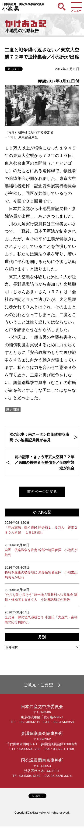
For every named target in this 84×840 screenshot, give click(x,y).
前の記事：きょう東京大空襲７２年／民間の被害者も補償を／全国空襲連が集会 (44, 462)
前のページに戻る (42, 492)
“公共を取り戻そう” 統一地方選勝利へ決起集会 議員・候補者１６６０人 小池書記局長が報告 (41, 595)
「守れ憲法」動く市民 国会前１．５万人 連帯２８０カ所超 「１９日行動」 (41, 527)
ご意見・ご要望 (38, 685)
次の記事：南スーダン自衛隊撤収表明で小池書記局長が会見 (39, 437)
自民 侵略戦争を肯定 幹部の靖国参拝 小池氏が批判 (41, 550)
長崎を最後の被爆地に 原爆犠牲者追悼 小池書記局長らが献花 (41, 572)
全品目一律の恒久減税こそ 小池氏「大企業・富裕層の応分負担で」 (41, 617)
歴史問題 (12, 410)
